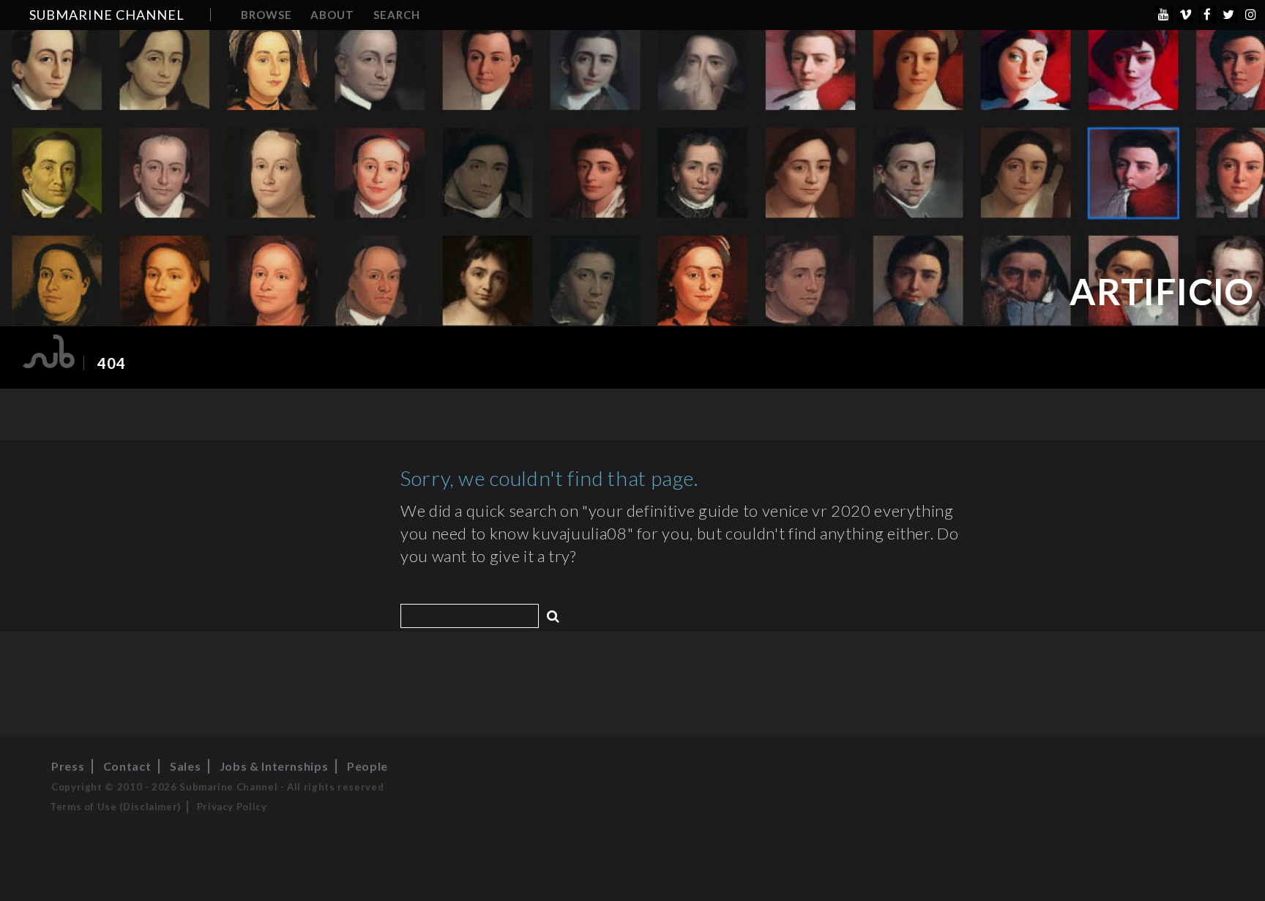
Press (67, 766)
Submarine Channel (106, 14)
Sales (185, 766)
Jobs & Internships (274, 766)
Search (396, 14)
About (332, 14)
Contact (127, 766)
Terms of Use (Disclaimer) (115, 806)
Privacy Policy (232, 806)
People (367, 766)
